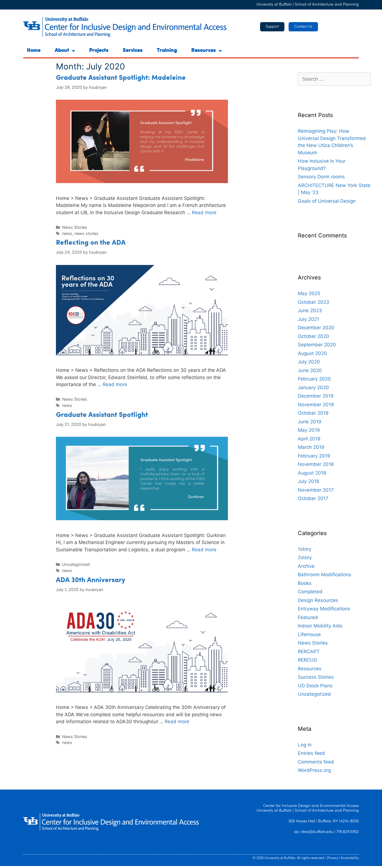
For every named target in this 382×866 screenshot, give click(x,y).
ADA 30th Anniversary (90, 580)
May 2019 (309, 430)
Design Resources (318, 600)
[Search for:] (334, 79)
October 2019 (313, 413)
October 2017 (313, 498)
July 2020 (309, 362)
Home (34, 50)
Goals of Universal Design (327, 201)
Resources (203, 50)
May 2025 (309, 293)
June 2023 (310, 310)
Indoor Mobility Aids (320, 626)
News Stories (74, 227)
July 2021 (308, 319)
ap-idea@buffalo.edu (313, 832)
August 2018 (312, 473)
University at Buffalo (274, 4)
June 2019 (309, 421)
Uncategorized (76, 564)
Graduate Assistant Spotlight (102, 415)
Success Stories (316, 677)
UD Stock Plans (315, 685)
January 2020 (313, 387)
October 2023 (313, 302)
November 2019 (316, 404)
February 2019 (314, 456)
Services (133, 50)
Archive (306, 566)
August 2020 (312, 353)
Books (305, 583)
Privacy (332, 858)
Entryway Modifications (324, 608)
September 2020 (317, 344)
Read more (204, 212)
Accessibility (350, 858)
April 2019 (309, 439)
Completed (310, 591)
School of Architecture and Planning (327, 4)
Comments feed (316, 762)
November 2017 (316, 490)
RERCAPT (309, 651)
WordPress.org (314, 770)
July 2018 (308, 481)
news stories (86, 233)
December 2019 (316, 396)
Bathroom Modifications (324, 574)
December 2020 (316, 327)
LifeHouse (309, 634)
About (62, 50)
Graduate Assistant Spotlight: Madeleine (121, 78)
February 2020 (314, 379)
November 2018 (316, 464)
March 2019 (311, 447)
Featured (308, 617)
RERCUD (307, 660)
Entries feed (311, 753)
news (67, 233)
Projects (99, 50)
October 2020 (313, 336)
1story (304, 549)
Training (167, 50)
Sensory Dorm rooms (321, 176)
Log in (305, 745)
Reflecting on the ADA (91, 243)
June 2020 (310, 370)
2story (305, 557)
